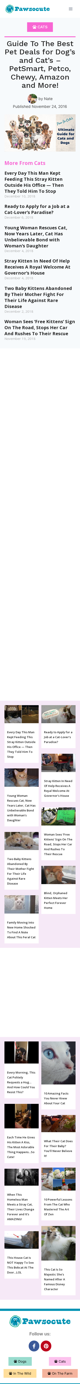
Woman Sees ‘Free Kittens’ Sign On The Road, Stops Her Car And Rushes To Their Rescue (39, 327)
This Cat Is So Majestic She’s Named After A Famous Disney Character (54, 1279)
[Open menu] (70, 8)
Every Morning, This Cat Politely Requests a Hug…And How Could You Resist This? (21, 1082)
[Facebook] (34, 1346)
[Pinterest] (46, 1346)
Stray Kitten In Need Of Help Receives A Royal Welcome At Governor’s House (37, 267)
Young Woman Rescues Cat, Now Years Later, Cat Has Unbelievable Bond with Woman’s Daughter (35, 237)
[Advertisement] (40, 524)
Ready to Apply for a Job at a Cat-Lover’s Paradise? (37, 209)
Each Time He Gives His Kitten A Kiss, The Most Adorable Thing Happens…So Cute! (21, 1147)
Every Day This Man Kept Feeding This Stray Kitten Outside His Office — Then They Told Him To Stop (34, 182)
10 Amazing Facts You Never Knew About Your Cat (56, 1098)
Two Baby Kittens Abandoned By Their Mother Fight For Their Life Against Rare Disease (38, 297)
